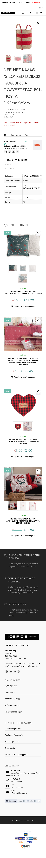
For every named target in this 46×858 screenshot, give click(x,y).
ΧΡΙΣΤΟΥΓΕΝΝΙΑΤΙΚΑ (20, 148)
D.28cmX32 (27, 180)
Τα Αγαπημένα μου (12, 741)
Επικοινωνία (10, 748)
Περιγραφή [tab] (9, 168)
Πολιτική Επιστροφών (13, 712)
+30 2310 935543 (9, 2)
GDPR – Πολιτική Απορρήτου (16, 754)
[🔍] (23, 256)
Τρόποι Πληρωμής (12, 699)
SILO (24, 192)
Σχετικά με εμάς (11, 686)
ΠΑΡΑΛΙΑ (36, 2)
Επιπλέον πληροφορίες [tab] (16, 160)
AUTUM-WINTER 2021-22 (32, 176)
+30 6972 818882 (24, 2)
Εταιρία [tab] (8, 164)
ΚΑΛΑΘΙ (25, 197)
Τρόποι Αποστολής (12, 705)
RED (24, 202)
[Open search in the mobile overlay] (23, 13)
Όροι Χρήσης (10, 692)
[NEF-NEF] (37, 145)
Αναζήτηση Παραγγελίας (14, 735)
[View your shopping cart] (30, 12)
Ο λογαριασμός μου (13, 728)
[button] (38, 23)
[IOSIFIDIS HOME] (8, 12)
